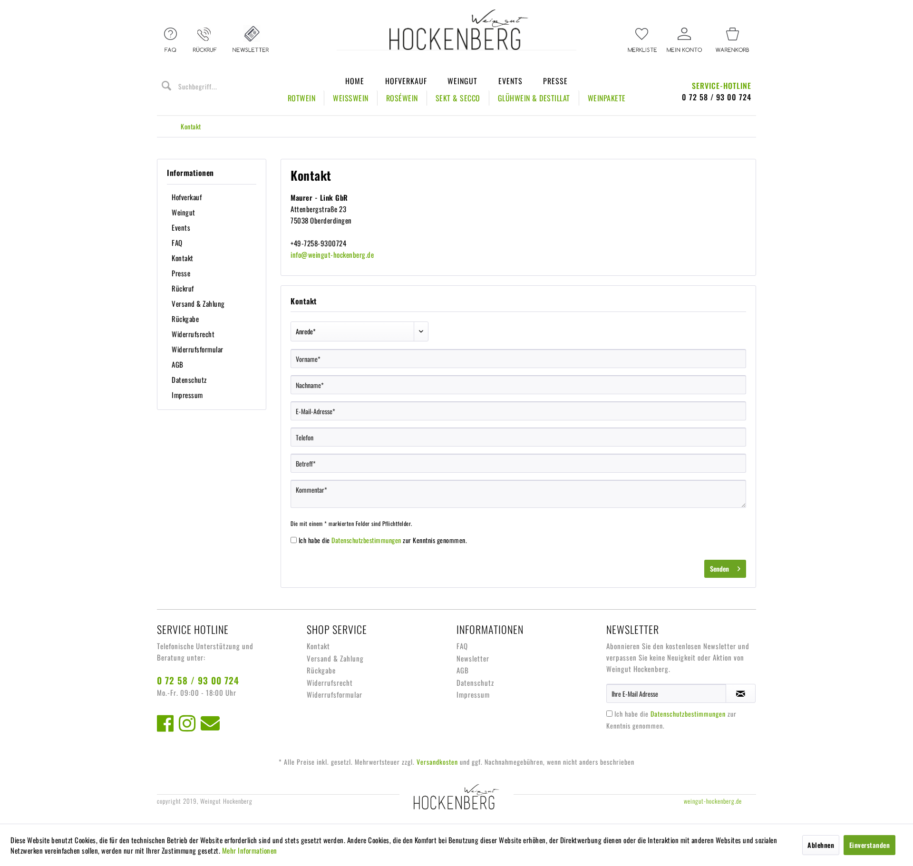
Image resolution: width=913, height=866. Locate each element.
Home (354, 81)
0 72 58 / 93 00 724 (198, 680)
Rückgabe (185, 318)
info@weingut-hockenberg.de (332, 254)
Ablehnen (820, 845)
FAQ (177, 242)
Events (510, 81)
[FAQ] (170, 40)
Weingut (462, 81)
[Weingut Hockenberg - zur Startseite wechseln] (458, 30)
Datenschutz (189, 379)
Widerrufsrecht (193, 334)
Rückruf (183, 288)
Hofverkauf (406, 81)
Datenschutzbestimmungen (366, 540)
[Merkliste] (642, 40)
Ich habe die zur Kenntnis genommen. (383, 540)
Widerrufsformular (197, 349)
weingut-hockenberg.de (713, 801)
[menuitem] (642, 40)
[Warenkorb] (732, 40)
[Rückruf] (205, 40)
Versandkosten (437, 762)
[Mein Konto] (684, 40)
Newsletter (472, 658)
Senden (719, 569)
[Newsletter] (250, 40)
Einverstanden (869, 845)
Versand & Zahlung (198, 303)
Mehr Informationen (249, 850)
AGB (178, 364)
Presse (555, 81)
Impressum (187, 394)
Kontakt (183, 258)
